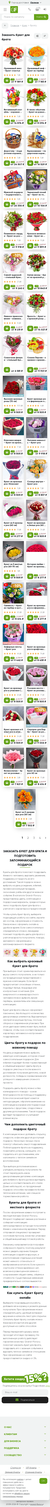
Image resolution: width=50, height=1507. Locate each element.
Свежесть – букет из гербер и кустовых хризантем (13, 607)
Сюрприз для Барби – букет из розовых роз (36, 731)
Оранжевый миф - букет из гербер (36, 70)
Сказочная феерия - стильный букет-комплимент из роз (13, 359)
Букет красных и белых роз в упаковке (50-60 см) (13, 731)
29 (41, 199)
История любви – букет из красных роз (36, 565)
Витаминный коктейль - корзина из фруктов (13, 111)
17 (18, 447)
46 (18, 654)
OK (43, 1481)
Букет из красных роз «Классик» (13, 483)
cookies (20, 1479)
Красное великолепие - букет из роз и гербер (36, 235)
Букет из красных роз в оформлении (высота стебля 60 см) (36, 607)
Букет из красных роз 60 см (36, 772)
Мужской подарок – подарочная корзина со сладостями (13, 193)
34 (41, 530)
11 (18, 240)
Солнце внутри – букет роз (36, 483)
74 (41, 654)
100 (19, 406)
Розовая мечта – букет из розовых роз (36, 689)
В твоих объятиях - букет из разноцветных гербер (36, 111)
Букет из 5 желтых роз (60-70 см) (13, 565)
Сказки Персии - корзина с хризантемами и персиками (36, 359)
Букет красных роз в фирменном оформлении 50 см (36, 400)
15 (41, 240)
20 (18, 612)
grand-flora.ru (36, 1504)
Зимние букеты (12, 1472)
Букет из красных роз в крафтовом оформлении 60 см (36, 648)
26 (18, 695)
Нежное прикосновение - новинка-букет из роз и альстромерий (13, 317)
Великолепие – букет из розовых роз (13, 772)
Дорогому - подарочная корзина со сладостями (13, 152)
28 (41, 447)
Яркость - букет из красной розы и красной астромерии (36, 317)
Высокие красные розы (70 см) (13, 400)
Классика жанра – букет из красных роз (13, 441)
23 (18, 282)
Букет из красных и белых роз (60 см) (36, 524)
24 (18, 736)
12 (41, 75)
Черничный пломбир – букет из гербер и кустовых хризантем (36, 193)
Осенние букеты (33, 1472)
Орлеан (34, 3)
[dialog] (29, 10)
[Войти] (44, 10)
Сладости (15, 1468)
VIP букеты (31, 1468)
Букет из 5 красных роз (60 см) (13, 524)
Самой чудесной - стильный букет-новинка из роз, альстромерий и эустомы (13, 276)
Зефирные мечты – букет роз (13, 648)
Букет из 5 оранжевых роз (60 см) (25, 813)
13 (18, 530)
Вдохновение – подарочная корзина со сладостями (36, 152)
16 (18, 323)
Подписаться (27, 1400)
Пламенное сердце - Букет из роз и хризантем (13, 235)
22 (41, 612)
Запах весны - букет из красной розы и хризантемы (36, 276)
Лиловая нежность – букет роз (36, 441)
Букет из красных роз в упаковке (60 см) (13, 689)
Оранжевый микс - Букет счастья (13, 70)
